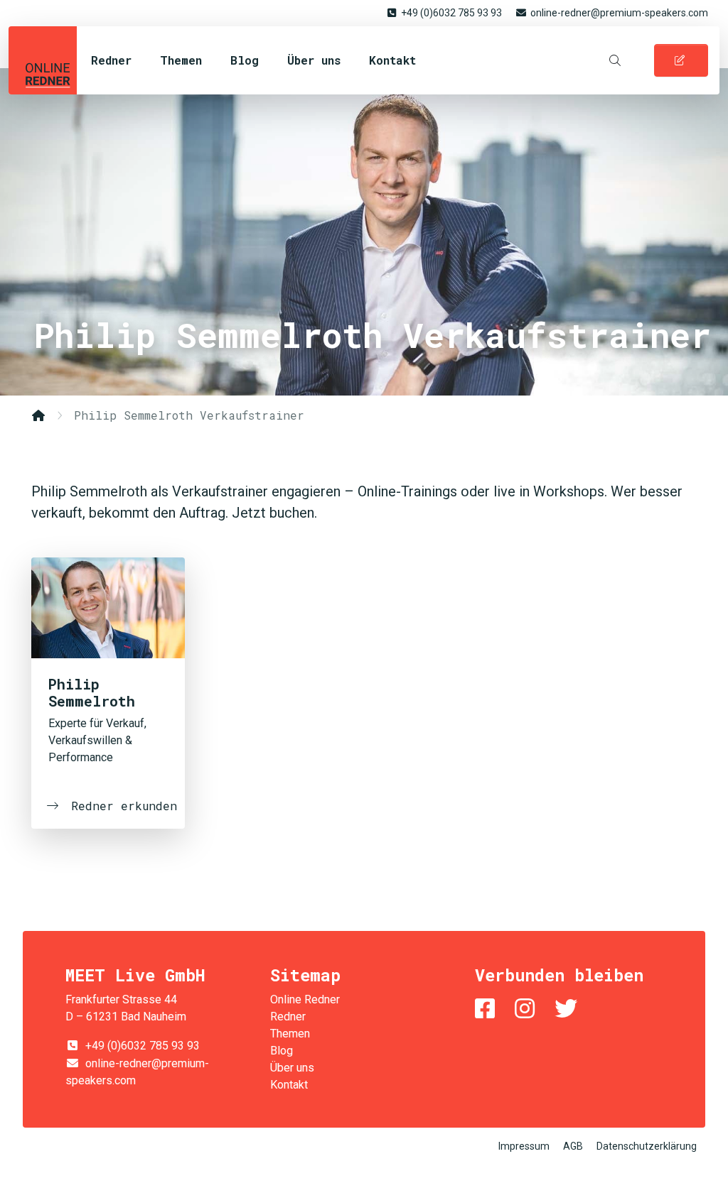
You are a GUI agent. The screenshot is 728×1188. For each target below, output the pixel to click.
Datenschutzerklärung (646, 1146)
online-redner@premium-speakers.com (619, 12)
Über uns (314, 60)
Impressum (524, 1146)
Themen (181, 60)
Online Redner (43, 60)
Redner (111, 60)
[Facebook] (487, 1008)
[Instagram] (527, 1008)
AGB (573, 1146)
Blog (244, 60)
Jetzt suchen (516, 472)
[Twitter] (569, 1008)
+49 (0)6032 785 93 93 (451, 12)
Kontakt (392, 60)
